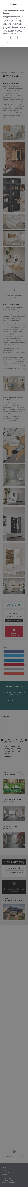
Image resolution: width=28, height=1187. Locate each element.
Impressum (17, 43)
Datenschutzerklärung (8, 31)
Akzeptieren (22, 37)
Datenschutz (10, 43)
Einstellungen (14, 37)
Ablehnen (6, 37)
